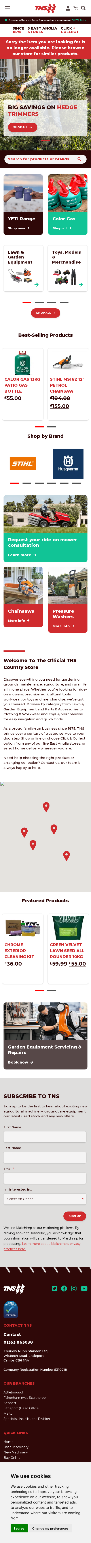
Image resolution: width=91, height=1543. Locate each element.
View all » (79, 20)
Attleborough (14, 1392)
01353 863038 (18, 1342)
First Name (12, 1127)
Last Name (12, 1148)
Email (9, 1169)
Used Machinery (16, 1447)
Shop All (20, 127)
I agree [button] (19, 1528)
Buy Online (12, 1458)
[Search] (79, 159)
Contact (12, 1334)
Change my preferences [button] (50, 1528)
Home (8, 1442)
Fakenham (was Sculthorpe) (25, 1398)
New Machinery (16, 1452)
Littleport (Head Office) (22, 1408)
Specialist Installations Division (27, 1419)
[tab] (45, 140)
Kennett (10, 1403)
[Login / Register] (68, 8)
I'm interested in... (18, 1189)
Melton (9, 1414)
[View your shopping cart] (75, 8)
